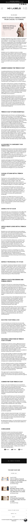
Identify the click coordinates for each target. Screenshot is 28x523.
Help (13, 516)
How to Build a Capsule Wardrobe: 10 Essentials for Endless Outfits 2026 (18, 480)
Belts (8, 152)
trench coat (4, 47)
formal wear (17, 285)
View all (14, 473)
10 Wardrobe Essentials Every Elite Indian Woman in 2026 (18, 499)
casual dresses (5, 188)
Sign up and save (13, 510)
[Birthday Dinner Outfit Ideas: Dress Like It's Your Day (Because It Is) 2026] (5, 488)
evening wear (18, 102)
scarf (7, 214)
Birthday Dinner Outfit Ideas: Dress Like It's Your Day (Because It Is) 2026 (17, 490)
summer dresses (11, 368)
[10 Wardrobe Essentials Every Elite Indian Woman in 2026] (5, 498)
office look (14, 240)
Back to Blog (15, 460)
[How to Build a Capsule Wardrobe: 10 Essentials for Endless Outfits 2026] (5, 479)
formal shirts (16, 232)
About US (13, 513)
